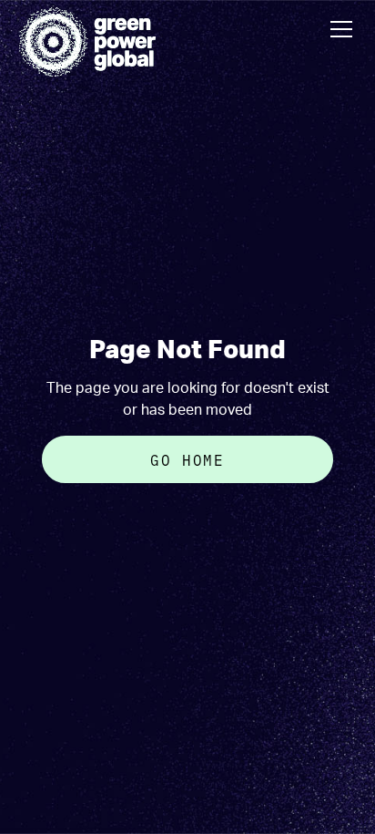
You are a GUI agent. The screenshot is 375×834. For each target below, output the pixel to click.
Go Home (187, 459)
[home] (87, 42)
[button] (337, 29)
